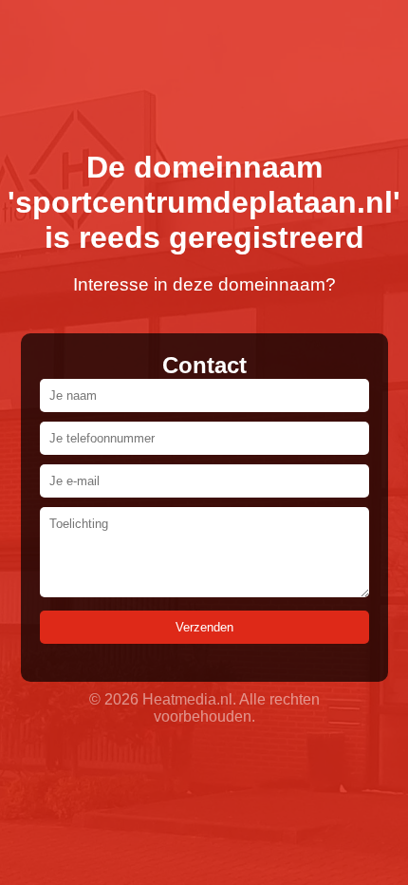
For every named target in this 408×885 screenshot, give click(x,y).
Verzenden (204, 627)
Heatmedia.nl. (189, 699)
